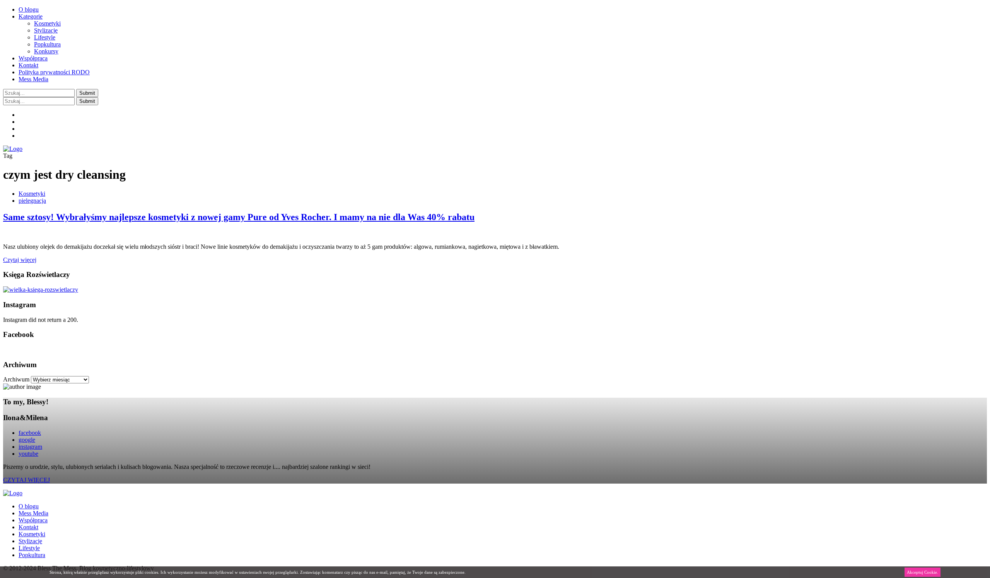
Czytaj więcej (19, 260)
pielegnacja (32, 200)
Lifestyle (44, 37)
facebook (30, 432)
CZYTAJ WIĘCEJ (26, 480)
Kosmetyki (47, 23)
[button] (87, 93)
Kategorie (31, 16)
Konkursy (46, 51)
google (27, 439)
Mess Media (33, 79)
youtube (28, 453)
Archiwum (16, 379)
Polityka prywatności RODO (54, 72)
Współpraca (33, 58)
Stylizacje (46, 30)
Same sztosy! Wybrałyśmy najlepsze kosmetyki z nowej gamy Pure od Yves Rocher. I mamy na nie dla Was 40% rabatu (239, 217)
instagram (30, 446)
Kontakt (28, 65)
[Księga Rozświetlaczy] (40, 289)
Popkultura (47, 44)
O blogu (29, 9)
